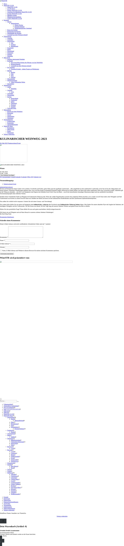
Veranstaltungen (8, 119)
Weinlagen (10, 118)
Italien (9, 49)
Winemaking (7, 110)
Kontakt (6, 497)
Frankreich (10, 48)
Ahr (12, 43)
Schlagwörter (11, 121)
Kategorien (10, 123)
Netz (12, 75)
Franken (13, 44)
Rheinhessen (14, 46)
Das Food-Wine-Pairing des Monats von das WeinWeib (27, 62)
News (5, 4)
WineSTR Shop (8, 126)
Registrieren (10, 128)
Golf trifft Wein (11, 108)
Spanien (9, 54)
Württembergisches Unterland (23, 28)
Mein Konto (10, 129)
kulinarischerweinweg (6, 187)
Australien (10, 40)
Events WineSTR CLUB (14, 13)
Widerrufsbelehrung (9, 508)
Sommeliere (10, 84)
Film (12, 74)
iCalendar (24, 177)
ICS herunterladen (5, 177)
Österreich (10, 53)
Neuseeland (10, 51)
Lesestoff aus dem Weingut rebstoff (17, 35)
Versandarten (7, 505)
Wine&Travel (7, 85)
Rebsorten (10, 113)
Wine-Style (7, 57)
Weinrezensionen (12, 80)
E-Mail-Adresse (5, 244)
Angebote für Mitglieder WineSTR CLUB (19, 12)
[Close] (3, 521)
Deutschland (10, 41)
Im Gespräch (11, 67)
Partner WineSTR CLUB (14, 10)
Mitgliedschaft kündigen (14, 17)
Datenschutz (7, 500)
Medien (9, 71)
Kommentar (4, 237)
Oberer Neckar (19, 25)
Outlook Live (37, 177)
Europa (9, 97)
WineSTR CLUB (9, 5)
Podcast (13, 77)
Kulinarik (10, 61)
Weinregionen (15, 23)
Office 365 (30, 177)
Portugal (13, 105)
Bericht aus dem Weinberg (14, 111)
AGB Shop (7, 503)
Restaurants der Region (14, 31)
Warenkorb (10, 133)
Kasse (9, 131)
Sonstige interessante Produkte (16, 59)
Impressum (7, 499)
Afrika (9, 87)
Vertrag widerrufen (9, 134)
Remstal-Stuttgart (19, 26)
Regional (6, 20)
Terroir (9, 115)
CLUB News (11, 9)
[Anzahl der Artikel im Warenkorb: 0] (0, 399)
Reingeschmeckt (15, 64)
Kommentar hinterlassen (7, 217)
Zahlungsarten (8, 507)
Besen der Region (12, 30)
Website (2, 247)
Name (2, 240)
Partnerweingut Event (14, 143)
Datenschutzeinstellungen (11, 502)
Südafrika (10, 56)
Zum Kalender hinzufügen (7, 175)
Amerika (9, 38)
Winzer (9, 22)
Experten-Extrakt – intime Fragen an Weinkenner (25, 69)
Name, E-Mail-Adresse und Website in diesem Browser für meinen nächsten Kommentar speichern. (30, 250)
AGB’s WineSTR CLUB (14, 18)
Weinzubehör (11, 79)
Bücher (13, 72)
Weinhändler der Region (14, 33)
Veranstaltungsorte (12, 124)
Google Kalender (16, 177)
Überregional (7, 36)
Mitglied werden (12, 15)
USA (12, 92)
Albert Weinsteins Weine (18, 82)
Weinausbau (10, 116)
